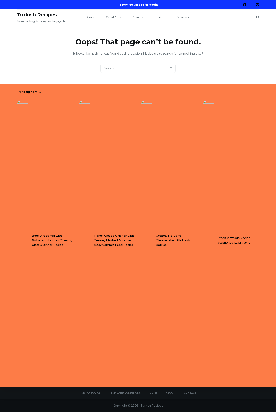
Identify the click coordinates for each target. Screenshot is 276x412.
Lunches (160, 17)
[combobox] (133, 68)
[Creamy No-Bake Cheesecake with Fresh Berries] (146, 240)
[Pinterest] (257, 4)
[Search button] (170, 68)
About (170, 392)
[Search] (257, 17)
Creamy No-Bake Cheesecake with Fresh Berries (173, 240)
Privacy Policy (90, 392)
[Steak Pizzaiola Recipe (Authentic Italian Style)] (208, 240)
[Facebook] (244, 4)
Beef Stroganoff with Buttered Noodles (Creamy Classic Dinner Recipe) (52, 240)
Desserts (183, 17)
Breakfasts (113, 17)
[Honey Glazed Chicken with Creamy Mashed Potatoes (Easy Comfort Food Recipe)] (84, 240)
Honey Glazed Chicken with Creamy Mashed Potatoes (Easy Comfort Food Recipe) (114, 240)
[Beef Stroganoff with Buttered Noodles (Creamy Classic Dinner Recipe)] (22, 240)
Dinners (138, 17)
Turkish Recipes (37, 14)
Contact (190, 392)
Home (91, 17)
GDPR (153, 392)
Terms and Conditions (125, 392)
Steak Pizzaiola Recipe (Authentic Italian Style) (234, 240)
